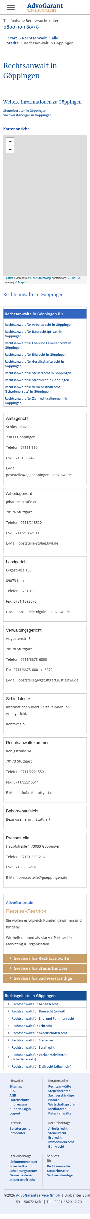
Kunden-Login (20, 1109)
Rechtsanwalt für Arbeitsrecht (35, 1004)
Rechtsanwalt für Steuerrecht (34, 1040)
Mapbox (23, 282)
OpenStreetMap (40, 278)
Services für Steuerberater (41, 968)
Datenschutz (19, 1100)
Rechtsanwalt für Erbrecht (32, 1025)
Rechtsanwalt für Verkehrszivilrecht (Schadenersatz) (39, 1056)
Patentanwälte (59, 1113)
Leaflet (8, 278)
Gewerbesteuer (21, 1175)
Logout (15, 1113)
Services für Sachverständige (43, 978)
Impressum (18, 1104)
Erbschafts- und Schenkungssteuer (23, 1168)
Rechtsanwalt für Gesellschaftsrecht (39, 1033)
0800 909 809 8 (21, 27)
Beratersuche (20, 1128)
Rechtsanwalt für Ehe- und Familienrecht (43, 1018)
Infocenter (18, 1133)
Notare (53, 1100)
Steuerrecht (57, 1133)
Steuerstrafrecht (22, 1179)
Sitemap (16, 1086)
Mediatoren (57, 1109)
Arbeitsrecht (58, 1128)
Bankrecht (56, 1146)
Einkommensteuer (24, 1161)
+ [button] (10, 141)
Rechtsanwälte (59, 1086)
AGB (13, 1095)
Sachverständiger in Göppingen (27, 115)
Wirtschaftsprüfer (62, 1104)
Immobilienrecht (61, 1142)
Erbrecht (55, 1137)
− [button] (10, 149)
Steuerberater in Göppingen (24, 110)
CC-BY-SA (74, 278)
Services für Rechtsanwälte (41, 958)
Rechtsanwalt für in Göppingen (38, 324)
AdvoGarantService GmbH (38, 1195)
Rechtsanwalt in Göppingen (49, 42)
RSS (12, 1091)
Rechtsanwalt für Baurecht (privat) (38, 1011)
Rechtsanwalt (34, 37)
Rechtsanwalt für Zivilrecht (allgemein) (41, 1066)
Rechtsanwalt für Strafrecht (33, 1047)
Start (12, 37)
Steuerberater (59, 1091)
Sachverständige (61, 1095)
